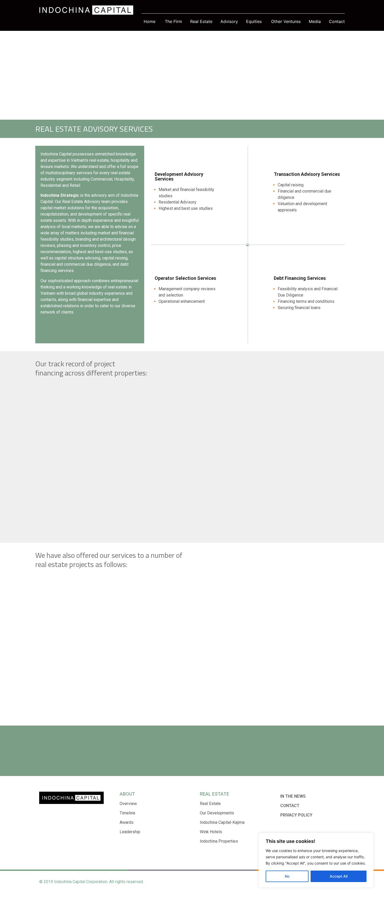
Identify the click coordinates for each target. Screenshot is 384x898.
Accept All (338, 876)
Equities (254, 21)
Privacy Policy (296, 815)
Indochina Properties (219, 841)
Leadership (130, 831)
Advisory (229, 21)
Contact (337, 21)
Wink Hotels (211, 831)
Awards (126, 822)
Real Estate (201, 21)
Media (315, 21)
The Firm (173, 21)
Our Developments (217, 812)
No (287, 876)
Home (149, 21)
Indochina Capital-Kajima (222, 822)
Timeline (127, 812)
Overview (128, 803)
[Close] (368, 837)
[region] (316, 860)
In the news (293, 796)
